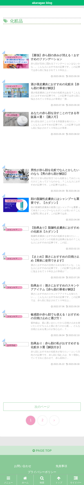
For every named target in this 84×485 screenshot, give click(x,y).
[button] (75, 468)
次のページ (42, 406)
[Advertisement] (42, 39)
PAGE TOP (43, 450)
